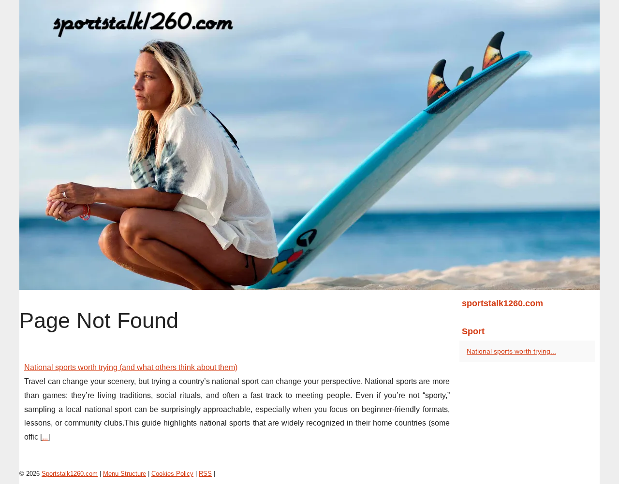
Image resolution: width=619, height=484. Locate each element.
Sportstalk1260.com (70, 473)
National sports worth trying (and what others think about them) (130, 367)
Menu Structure (124, 473)
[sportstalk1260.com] (309, 145)
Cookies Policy (172, 473)
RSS (205, 473)
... (45, 437)
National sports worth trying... (511, 351)
